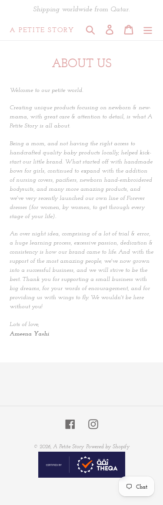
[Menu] (147, 29)
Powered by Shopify (108, 447)
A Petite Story (42, 30)
